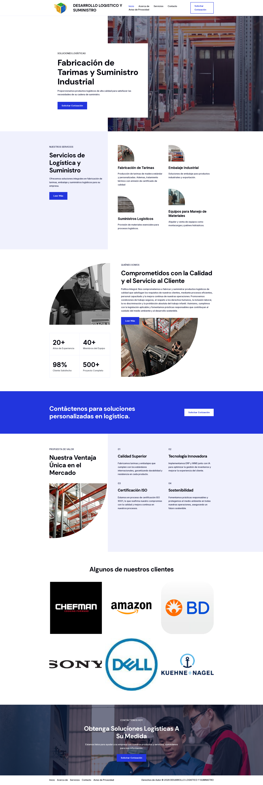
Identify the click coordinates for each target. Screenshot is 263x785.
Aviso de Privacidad (139, 9)
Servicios (158, 6)
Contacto (172, 6)
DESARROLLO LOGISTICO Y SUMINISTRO (97, 8)
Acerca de (143, 6)
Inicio (131, 6)
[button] (202, 8)
